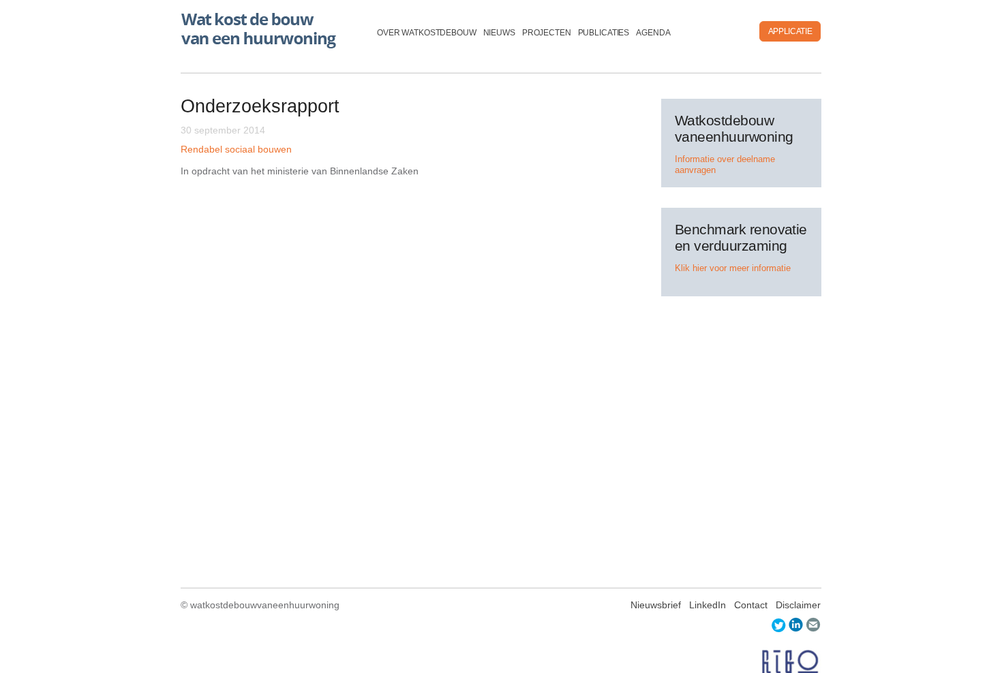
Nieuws (499, 32)
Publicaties (604, 32)
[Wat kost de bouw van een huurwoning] (261, 27)
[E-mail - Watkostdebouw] (813, 624)
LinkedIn (707, 604)
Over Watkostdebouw (426, 32)
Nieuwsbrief (656, 604)
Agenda (653, 32)
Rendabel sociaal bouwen (236, 149)
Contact (751, 604)
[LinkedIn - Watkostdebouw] (796, 624)
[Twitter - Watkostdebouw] (778, 624)
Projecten (546, 32)
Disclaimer (798, 604)
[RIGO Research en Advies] (790, 662)
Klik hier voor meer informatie (733, 268)
